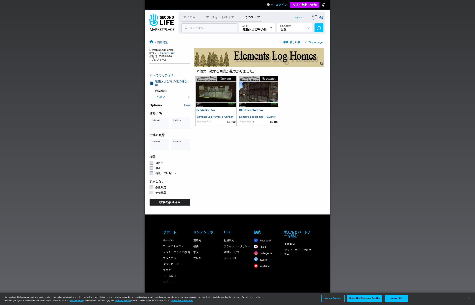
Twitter (263, 259)
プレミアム (169, 258)
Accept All (396, 298)
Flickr (262, 246)
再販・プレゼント (166, 173)
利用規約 (229, 240)
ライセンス (230, 258)
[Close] (469, 298)
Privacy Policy (77, 300)
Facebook (265, 240)
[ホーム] (151, 42)
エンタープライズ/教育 (176, 252)
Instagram (265, 253)
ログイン (281, 5)
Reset (187, 105)
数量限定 (160, 187)
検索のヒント (300, 18)
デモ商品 (160, 192)
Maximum (177, 120)
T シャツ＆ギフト (173, 246)
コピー (159, 162)
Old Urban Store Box (251, 110)
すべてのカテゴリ (161, 75)
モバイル (168, 240)
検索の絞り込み (169, 202)
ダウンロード (171, 264)
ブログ (167, 270)
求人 (196, 252)
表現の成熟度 (285, 26)
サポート (168, 281)
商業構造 (162, 42)
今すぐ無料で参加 (305, 5)
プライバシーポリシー (237, 246)
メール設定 (169, 276)
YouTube (264, 265)
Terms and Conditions (182, 300)
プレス (197, 258)
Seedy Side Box (205, 110)
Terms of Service (123, 300)
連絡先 (197, 240)
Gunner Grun (167, 52)
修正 (158, 168)
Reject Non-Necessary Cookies (364, 298)
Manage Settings (333, 298)
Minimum (156, 120)
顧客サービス (231, 252)
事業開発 (289, 244)
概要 (196, 246)
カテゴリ (246, 26)
